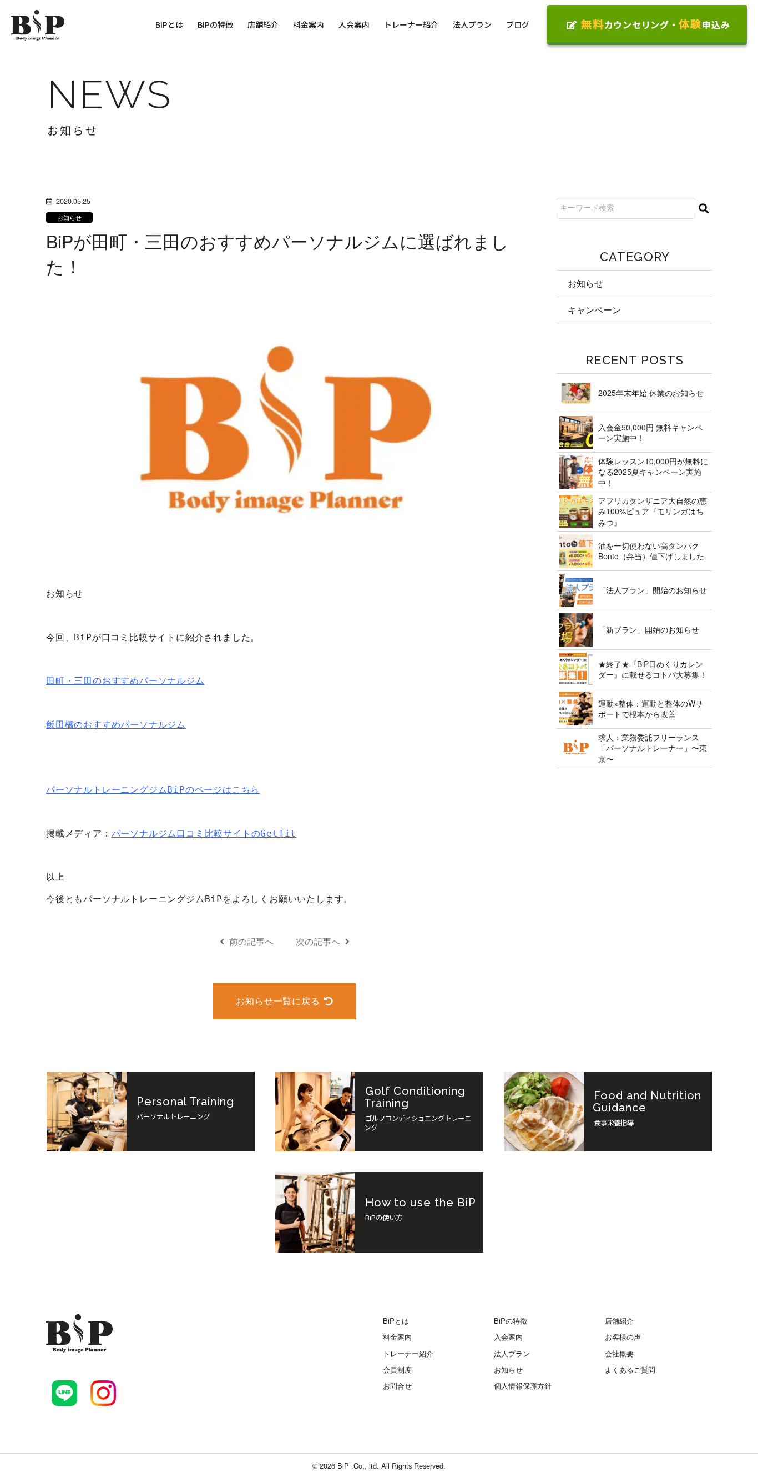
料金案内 (308, 24)
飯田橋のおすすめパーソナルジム (116, 724)
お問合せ (397, 1385)
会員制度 (397, 1369)
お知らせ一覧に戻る (278, 1000)
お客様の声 (623, 1336)
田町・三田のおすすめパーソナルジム (125, 680)
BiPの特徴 (215, 24)
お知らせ (69, 217)
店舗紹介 (263, 24)
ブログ (517, 24)
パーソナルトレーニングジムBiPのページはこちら (153, 789)
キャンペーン (594, 309)
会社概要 (619, 1353)
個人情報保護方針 (523, 1385)
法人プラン (472, 24)
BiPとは (169, 24)
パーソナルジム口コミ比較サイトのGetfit (204, 833)
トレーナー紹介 (411, 24)
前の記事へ (250, 941)
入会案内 (354, 24)
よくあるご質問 (630, 1369)
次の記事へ (319, 941)
